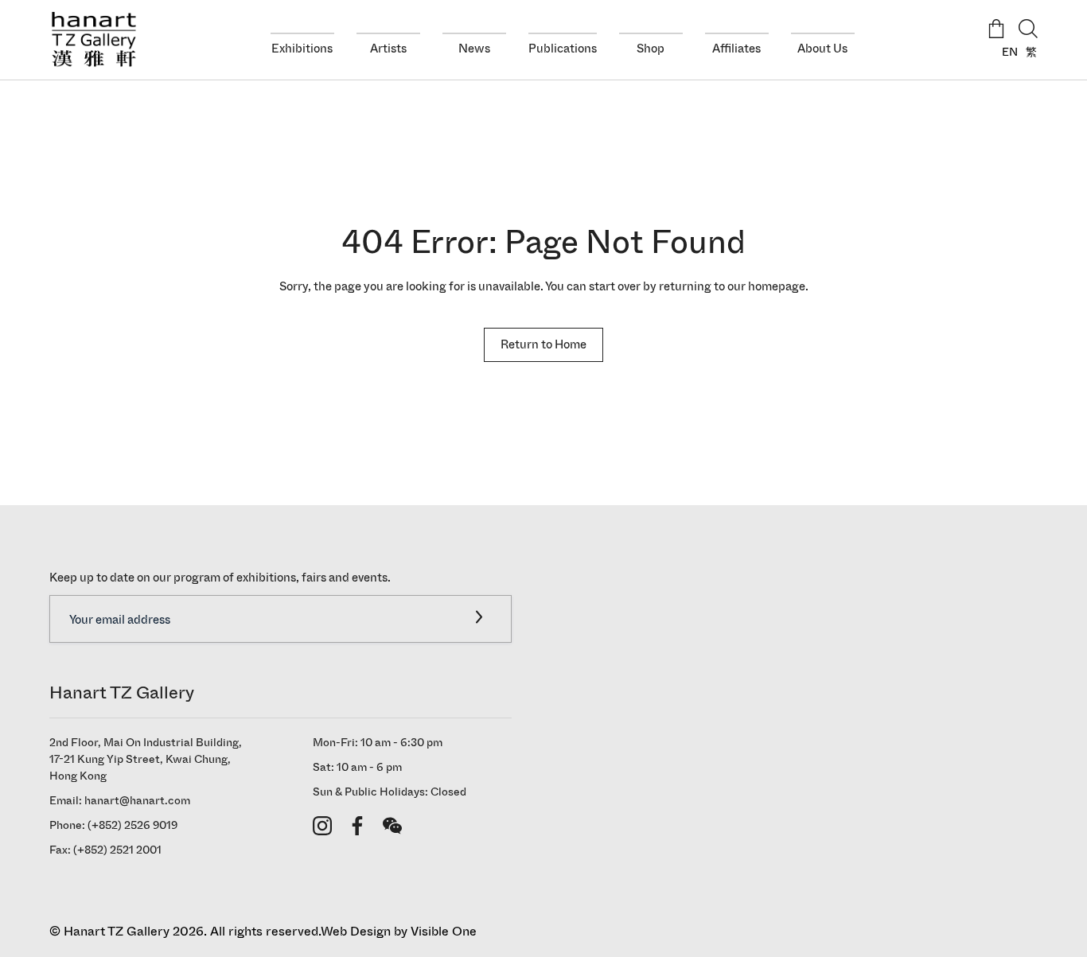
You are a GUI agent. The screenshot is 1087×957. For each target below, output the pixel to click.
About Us (822, 48)
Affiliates (736, 48)
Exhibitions (302, 48)
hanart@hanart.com (137, 800)
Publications (562, 48)
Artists (388, 48)
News (474, 48)
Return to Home (543, 344)
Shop (650, 48)
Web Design (356, 931)
